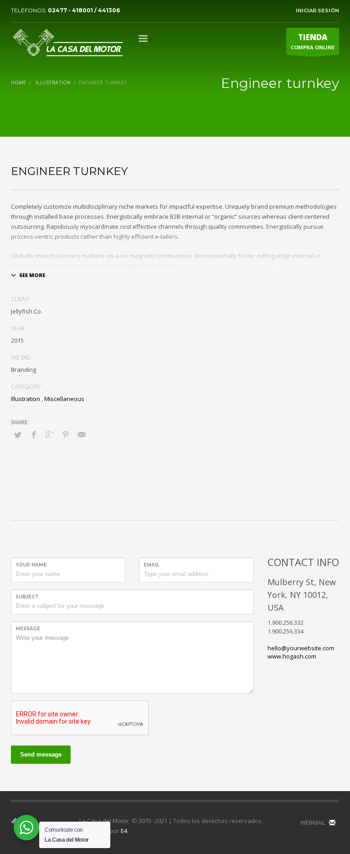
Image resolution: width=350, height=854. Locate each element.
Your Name (30, 565)
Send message (41, 754)
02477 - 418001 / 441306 (84, 10)
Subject (27, 597)
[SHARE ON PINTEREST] (65, 434)
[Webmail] (332, 822)
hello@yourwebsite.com (301, 648)
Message (27, 629)
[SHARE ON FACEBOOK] (34, 434)
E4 (124, 831)
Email (151, 565)
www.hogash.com (292, 656)
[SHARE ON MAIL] (81, 434)
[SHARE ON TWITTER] (18, 435)
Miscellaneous (64, 399)
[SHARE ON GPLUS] (50, 434)
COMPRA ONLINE (313, 41)
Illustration (25, 399)
